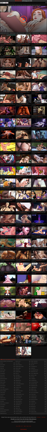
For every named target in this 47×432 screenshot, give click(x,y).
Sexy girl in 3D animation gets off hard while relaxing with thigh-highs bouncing (23, 171)
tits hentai (2, 105)
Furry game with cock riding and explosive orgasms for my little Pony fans (39, 123)
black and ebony (38, 272)
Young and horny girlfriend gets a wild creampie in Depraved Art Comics (39, 135)
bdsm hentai (9, 116)
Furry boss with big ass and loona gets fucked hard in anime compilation (39, 303)
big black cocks (34, 93)
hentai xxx (13, 33)
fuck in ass (34, 45)
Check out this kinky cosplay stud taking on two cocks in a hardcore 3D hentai (23, 351)
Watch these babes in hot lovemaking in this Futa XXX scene (7, 207)
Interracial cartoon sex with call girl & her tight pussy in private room (7, 303)
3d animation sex (20, 33)
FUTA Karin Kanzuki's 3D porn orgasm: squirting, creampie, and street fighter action (7, 219)
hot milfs (33, 140)
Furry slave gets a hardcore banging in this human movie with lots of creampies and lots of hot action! (7, 111)
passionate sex (28, 104)
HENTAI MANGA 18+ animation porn (23, 43)
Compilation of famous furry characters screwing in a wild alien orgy (23, 231)
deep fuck (24, 128)
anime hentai (28, 44)
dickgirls (18, 406)
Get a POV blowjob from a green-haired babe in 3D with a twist (39, 291)
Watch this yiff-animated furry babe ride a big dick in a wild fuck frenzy (7, 267)
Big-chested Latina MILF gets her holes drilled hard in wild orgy (23, 195)
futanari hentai (19, 128)
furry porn (3, 128)
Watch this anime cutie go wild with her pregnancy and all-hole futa (7, 159)
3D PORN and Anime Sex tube (7, 55)
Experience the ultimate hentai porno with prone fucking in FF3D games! (39, 255)
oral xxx (33, 92)
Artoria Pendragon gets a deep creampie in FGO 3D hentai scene (7, 147)
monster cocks (34, 117)
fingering (22, 272)
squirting (7, 104)
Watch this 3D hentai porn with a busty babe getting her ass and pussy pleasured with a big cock (7, 243)
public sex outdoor (20, 93)
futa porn (2, 165)
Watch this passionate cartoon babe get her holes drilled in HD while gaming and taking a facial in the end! (23, 135)
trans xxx (2, 394)
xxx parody (2, 404)
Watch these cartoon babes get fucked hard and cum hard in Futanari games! (7, 327)
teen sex (27, 128)
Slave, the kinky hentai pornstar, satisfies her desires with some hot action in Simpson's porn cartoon (7, 171)
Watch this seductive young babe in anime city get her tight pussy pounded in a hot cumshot (23, 183)
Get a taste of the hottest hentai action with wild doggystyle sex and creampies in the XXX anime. (23, 219)
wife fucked (34, 273)
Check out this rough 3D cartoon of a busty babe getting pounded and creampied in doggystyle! (39, 339)
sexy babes (18, 92)
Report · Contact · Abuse (27, 426)
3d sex (42, 104)
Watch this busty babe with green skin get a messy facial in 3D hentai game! (39, 171)
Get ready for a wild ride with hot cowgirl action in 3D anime (23, 327)
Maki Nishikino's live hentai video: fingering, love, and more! (23, 267)
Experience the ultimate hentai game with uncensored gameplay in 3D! (39, 183)
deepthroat (18, 404)
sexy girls (38, 56)
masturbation (9, 249)
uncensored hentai (35, 189)
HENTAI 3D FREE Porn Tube (23, 55)
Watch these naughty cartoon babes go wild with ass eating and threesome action (7, 231)
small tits (41, 44)
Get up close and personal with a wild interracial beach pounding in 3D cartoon (23, 207)
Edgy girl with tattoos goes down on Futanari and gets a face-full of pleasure (23, 339)
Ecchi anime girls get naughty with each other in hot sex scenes (39, 279)
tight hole (34, 57)
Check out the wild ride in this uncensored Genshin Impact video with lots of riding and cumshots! (23, 243)
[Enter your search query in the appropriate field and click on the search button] (46, 3)
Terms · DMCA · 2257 (19, 426)
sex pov (13, 284)
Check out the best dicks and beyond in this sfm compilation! (7, 135)
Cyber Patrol (43, 417)
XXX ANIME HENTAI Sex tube (39, 43)
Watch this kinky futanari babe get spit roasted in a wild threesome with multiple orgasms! (23, 123)
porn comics (43, 33)
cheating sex (3, 237)
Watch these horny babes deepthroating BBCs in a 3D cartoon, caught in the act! (39, 267)
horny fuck (2, 397)
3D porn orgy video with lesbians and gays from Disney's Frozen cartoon (7, 315)
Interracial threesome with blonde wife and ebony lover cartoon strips (23, 279)
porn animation (19, 44)
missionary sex (3, 413)
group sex (2, 45)
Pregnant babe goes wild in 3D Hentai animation (23, 147)
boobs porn (38, 176)
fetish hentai (34, 177)
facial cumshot (19, 104)
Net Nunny (38, 417)
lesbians (17, 389)
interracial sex (19, 165)
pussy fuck (18, 45)
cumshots (18, 141)
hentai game (18, 129)
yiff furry (34, 128)
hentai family (43, 56)
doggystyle (18, 392)
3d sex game (18, 140)
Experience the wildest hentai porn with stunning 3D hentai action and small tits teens (39, 231)
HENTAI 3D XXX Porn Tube (39, 55)
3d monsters (34, 345)
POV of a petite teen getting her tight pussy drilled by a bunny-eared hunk (7, 279)
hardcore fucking (5, 33)
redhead (2, 408)
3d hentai (37, 92)
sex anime (29, 33)
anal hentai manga (19, 237)
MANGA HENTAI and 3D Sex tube (7, 67)
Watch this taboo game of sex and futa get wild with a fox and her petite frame (39, 327)
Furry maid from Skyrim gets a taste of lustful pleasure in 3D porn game (23, 255)
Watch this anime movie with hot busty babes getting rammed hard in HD (39, 243)
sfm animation (19, 116)
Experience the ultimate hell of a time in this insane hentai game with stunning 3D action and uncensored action (23, 291)
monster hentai (11, 164)
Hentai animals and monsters (6, 361)
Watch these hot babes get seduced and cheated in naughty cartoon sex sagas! (39, 147)
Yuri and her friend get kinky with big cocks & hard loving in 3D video (7, 255)
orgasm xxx (38, 104)
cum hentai (18, 248)
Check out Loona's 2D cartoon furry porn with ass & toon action (7, 291)
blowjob (18, 200)
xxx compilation (12, 104)
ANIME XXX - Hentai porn (8, 43)
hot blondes (34, 56)
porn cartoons (34, 116)
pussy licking (34, 213)
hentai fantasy (19, 177)
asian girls (37, 44)
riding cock (33, 389)
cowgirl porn (8, 44)
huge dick (28, 92)
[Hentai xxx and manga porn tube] (1, 3)
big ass (12, 44)
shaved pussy (3, 104)
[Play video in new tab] (23, 6)
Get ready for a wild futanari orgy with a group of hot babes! (23, 111)
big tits (42, 176)
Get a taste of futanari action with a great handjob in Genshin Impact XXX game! (39, 207)
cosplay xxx (18, 387)
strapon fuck (18, 413)
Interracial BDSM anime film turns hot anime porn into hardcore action (23, 159)
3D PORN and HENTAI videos (23, 67)
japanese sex (22, 176)
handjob (23, 104)
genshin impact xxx (20, 394)
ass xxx (33, 44)
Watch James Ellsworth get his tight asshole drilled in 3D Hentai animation (23, 303)
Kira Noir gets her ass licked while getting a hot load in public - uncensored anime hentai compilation (7, 195)
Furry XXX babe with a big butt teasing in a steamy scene (39, 219)
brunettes (24, 44)
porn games (7, 128)
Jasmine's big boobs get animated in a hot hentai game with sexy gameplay (39, 195)
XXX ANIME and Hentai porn (39, 67)
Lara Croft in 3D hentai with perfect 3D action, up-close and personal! (39, 159)
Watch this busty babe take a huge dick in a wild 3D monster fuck (39, 315)
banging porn (3, 44)
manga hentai (36, 33)
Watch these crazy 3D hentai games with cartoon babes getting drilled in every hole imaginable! (7, 183)
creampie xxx (9, 117)
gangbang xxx (40, 116)
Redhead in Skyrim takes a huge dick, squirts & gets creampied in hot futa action (23, 315)
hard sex (33, 104)
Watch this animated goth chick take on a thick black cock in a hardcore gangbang (39, 111)
